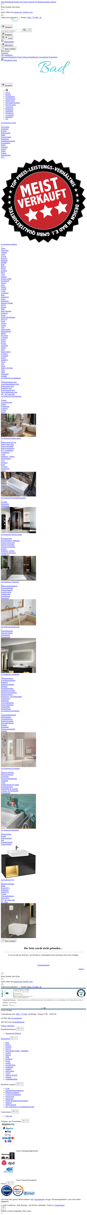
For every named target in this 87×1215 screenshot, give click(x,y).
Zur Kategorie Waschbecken (11, 396)
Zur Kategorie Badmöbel (10, 830)
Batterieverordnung (12, 1093)
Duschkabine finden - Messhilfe (16, 1051)
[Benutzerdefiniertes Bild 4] (29, 1196)
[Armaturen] (18, 625)
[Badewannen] (18, 496)
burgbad (8, 1047)
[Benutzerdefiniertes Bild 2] (6, 1196)
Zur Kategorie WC (7, 880)
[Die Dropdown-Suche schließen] (29, 30)
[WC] (18, 937)
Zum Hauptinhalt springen (10, 2)
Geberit (8, 1053)
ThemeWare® (59, 1205)
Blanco (8, 1045)
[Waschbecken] (18, 436)
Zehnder (8, 1077)
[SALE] (43, 242)
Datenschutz (9, 1097)
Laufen (8, 1063)
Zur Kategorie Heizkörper (10, 711)
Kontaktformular (44, 965)
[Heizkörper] (18, 766)
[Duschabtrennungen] (18, 532)
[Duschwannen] (18, 580)
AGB (7, 1088)
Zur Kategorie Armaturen (10, 582)
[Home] (45, 90)
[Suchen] (24, 30)
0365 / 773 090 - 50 (34, 17)
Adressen (25, 57)
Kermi (7, 1061)
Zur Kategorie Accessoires (10, 768)
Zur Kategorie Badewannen (11, 438)
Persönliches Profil (15, 57)
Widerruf (8, 1103)
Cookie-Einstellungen (13, 1095)
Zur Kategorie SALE (8, 123)
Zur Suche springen (27, 2)
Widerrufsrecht (10, 1105)
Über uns (8, 1116)
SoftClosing (9, 1071)
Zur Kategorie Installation (10, 674)
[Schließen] (2, 1213)
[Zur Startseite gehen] (12, 24)
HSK (7, 1057)
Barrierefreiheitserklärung (14, 1091)
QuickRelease (10, 1065)
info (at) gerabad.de (15, 1018)
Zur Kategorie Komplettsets (11, 378)
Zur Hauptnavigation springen (45, 2)
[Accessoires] (18, 828)
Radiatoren (9, 1067)
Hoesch (8, 1055)
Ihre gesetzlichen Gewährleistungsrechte (19, 1107)
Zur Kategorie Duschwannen (11, 535)
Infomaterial (5, 1039)
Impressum (9, 1099)
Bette (7, 1043)
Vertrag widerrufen (7, 1026)
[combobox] (11, 31)
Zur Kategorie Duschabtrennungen (13, 498)
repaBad (8, 1069)
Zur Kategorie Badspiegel (10, 627)
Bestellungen (34, 57)
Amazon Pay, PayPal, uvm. (23, 12)
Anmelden (4, 53)
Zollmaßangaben (11, 1079)
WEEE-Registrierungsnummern (16, 1101)
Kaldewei (8, 1059)
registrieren (8, 55)
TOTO (7, 1073)
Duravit (8, 1049)
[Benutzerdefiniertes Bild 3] (18, 1196)
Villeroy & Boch (11, 1075)
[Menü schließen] (2, 125)
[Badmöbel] (18, 878)
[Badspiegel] (18, 672)
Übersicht (4, 57)
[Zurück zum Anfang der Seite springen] (3, 1208)
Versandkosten (39, 1199)
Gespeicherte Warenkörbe (48, 57)
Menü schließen (10, 49)
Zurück (81, 969)
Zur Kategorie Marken (9, 244)
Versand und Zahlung (13, 1033)
